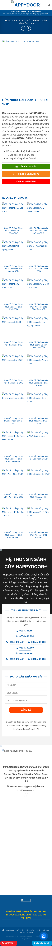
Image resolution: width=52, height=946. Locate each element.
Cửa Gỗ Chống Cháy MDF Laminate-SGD (13, 343)
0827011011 (9, 943)
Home (8, 20)
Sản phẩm (19, 20)
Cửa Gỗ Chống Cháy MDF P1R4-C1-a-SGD (13, 495)
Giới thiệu (20, 930)
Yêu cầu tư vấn (42, 943)
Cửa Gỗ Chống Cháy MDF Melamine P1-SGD (38, 496)
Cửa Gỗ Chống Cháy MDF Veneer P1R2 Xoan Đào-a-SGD (13, 458)
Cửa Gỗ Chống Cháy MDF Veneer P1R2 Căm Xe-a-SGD (38, 306)
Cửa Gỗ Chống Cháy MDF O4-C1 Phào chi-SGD (38, 268)
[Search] (49, 5)
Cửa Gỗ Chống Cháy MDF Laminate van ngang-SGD (13, 268)
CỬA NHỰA (33, 20)
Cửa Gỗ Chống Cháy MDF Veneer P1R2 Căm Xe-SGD (13, 534)
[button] (3, 4)
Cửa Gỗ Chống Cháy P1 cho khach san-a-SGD (13, 420)
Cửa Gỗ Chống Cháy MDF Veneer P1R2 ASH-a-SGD (38, 230)
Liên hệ (30, 932)
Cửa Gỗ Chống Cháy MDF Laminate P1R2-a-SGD (38, 382)
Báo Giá (46, 930)
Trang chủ (10, 930)
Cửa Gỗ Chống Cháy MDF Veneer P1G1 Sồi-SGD (38, 534)
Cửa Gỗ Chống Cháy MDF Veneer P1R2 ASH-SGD (13, 306)
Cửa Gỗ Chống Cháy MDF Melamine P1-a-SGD (38, 420)
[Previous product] (29, 28)
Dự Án (38, 930)
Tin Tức (22, 932)
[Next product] (23, 28)
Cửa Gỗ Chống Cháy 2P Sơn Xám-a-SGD (38, 457)
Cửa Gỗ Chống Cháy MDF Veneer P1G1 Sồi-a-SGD (13, 230)
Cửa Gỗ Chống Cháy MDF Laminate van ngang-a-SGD (38, 344)
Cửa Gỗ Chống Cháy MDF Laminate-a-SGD (13, 381)
